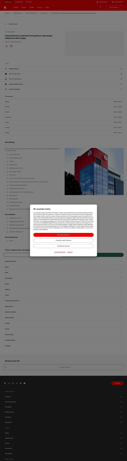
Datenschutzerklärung (49, 221)
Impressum (70, 252)
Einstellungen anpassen (63, 246)
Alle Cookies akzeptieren (63, 235)
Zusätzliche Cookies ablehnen (63, 240)
